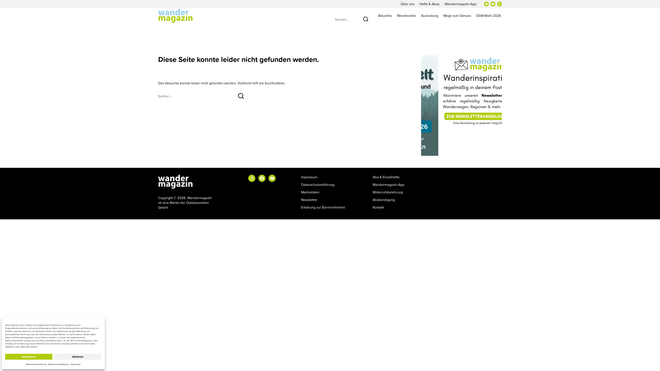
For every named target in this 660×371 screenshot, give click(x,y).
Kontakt (378, 207)
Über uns (407, 3)
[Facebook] (486, 4)
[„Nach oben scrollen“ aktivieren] (652, 365)
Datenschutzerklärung (36, 364)
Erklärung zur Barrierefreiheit (323, 207)
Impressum (75, 364)
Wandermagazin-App (460, 3)
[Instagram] (499, 4)
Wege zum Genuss (457, 15)
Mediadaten (310, 192)
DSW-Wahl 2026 (488, 15)
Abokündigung (384, 199)
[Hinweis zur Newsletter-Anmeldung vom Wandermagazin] (461, 91)
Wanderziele (406, 15)
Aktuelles (385, 15)
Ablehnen (78, 357)
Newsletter (309, 199)
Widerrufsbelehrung (388, 192)
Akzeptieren (29, 357)
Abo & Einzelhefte (386, 177)
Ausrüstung (429, 15)
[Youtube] (493, 4)
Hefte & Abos (429, 3)
